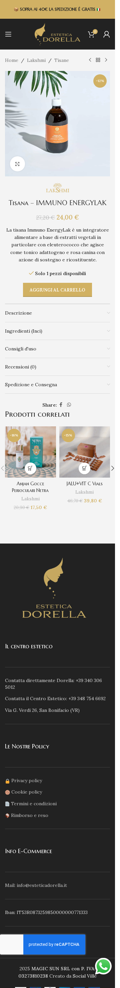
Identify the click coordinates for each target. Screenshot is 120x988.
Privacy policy (26, 780)
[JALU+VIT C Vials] (84, 452)
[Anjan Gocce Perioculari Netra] (30, 452)
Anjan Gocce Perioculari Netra (30, 487)
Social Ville (85, 976)
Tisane (61, 60)
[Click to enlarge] (17, 163)
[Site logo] (58, 34)
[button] (30, 468)
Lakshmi (36, 60)
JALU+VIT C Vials (85, 484)
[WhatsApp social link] (69, 404)
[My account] (106, 34)
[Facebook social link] (61, 404)
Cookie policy (26, 792)
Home (11, 60)
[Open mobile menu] (8, 34)
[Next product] (106, 60)
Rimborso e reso (29, 815)
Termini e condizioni (34, 804)
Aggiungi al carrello (57, 290)
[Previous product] (90, 60)
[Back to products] (98, 60)
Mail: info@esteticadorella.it (36, 885)
